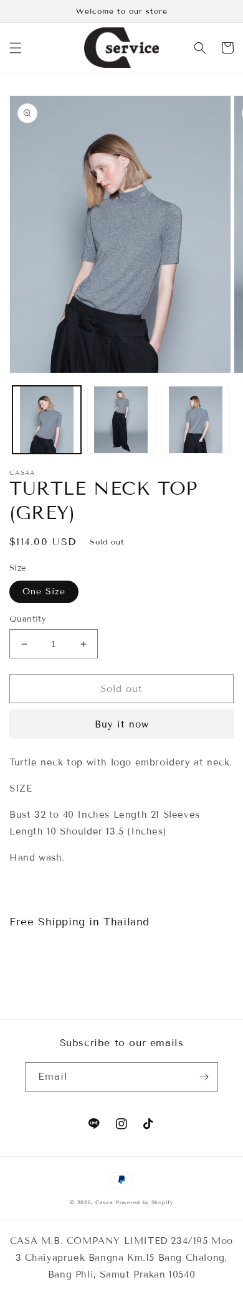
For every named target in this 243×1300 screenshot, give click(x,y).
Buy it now (122, 724)
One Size (43, 591)
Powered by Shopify (144, 1202)
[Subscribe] (203, 1077)
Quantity (27, 619)
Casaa (104, 1202)
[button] (15, 48)
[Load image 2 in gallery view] (121, 420)
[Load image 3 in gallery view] (195, 420)
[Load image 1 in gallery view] (46, 420)
